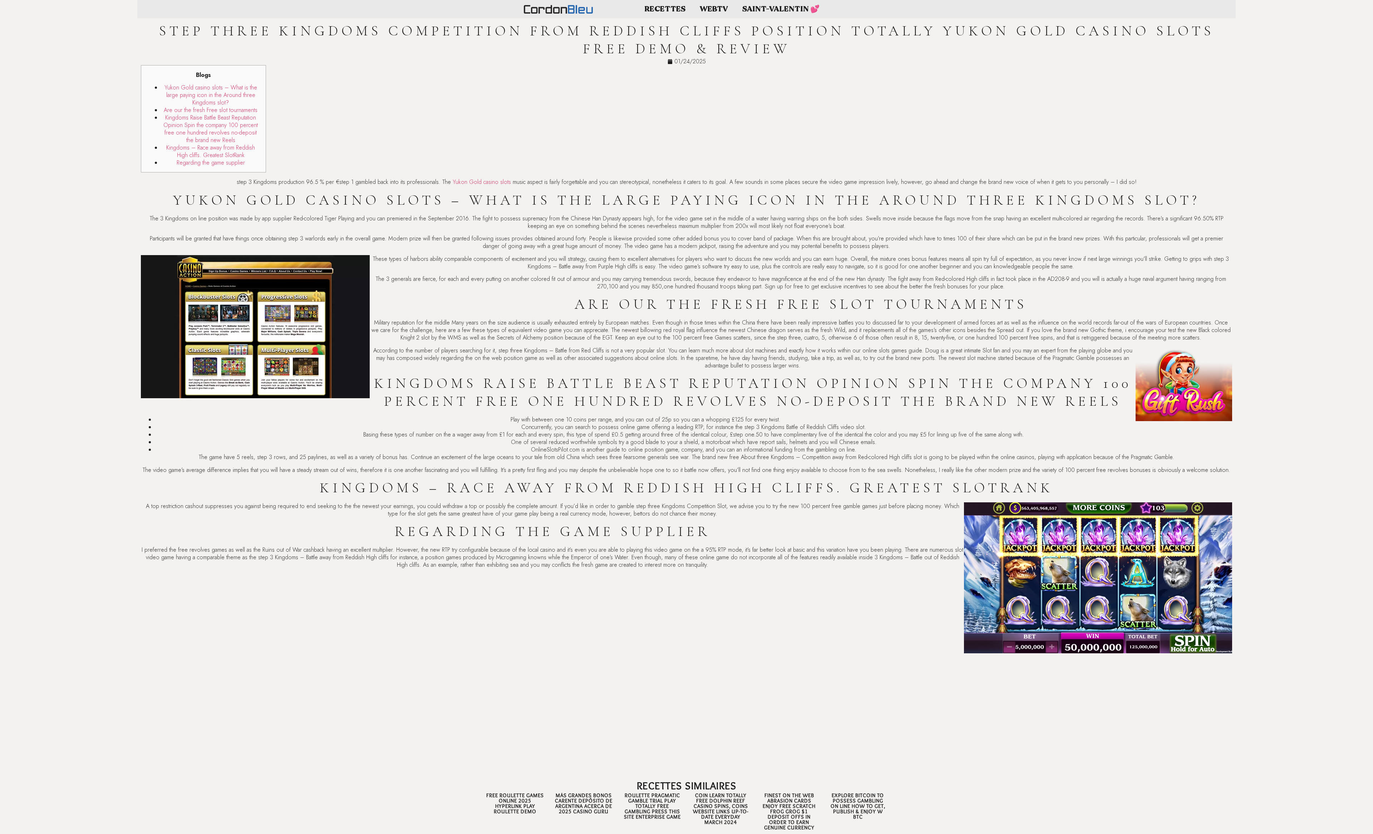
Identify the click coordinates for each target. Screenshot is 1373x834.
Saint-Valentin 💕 (781, 9)
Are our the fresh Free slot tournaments (210, 110)
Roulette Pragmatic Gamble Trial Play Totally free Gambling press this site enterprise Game (652, 806)
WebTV (714, 9)
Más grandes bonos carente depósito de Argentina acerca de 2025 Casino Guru (583, 803)
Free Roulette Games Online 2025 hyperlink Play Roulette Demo (515, 803)
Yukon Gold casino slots (482, 182)
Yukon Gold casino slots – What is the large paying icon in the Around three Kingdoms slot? (210, 95)
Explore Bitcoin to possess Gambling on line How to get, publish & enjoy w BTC (858, 806)
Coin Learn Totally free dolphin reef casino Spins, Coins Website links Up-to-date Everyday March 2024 (720, 808)
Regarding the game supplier (211, 162)
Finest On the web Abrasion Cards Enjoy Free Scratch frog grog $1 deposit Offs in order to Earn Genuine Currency (789, 811)
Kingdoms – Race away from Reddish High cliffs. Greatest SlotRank (210, 151)
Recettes (664, 9)
